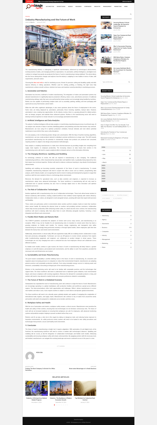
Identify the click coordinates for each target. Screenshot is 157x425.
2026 (103, 147)
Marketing (118, 6)
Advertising (61, 6)
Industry (97, 6)
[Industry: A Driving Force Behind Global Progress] (36, 388)
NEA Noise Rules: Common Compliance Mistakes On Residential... (56, 2)
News (126, 6)
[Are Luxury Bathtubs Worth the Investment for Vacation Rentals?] (106, 71)
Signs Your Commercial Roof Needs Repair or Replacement (122, 37)
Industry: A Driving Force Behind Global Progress (36, 399)
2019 (103, 181)
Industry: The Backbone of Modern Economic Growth (61, 399)
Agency (70, 6)
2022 (103, 173)
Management (107, 6)
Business (78, 6)
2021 (103, 176)
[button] (35, 1)
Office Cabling (106, 198)
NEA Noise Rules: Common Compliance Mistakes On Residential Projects (121, 59)
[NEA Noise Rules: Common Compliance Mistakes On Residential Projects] (106, 60)
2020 (103, 179)
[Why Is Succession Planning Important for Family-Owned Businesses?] (106, 49)
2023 (103, 171)
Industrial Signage (122, 195)
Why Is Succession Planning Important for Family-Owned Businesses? (122, 48)
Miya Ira (32, 22)
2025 (103, 165)
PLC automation (117, 198)
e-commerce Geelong (108, 195)
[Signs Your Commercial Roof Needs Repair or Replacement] (106, 38)
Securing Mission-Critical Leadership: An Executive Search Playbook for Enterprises (121, 25)
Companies (87, 6)
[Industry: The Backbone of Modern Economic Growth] (61, 388)
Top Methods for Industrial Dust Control (85, 399)
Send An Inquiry (127, 1)
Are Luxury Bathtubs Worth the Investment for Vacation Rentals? (122, 70)
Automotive (50, 6)
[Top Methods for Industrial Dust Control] (85, 388)
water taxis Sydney (107, 201)
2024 (103, 168)
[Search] (131, 14)
